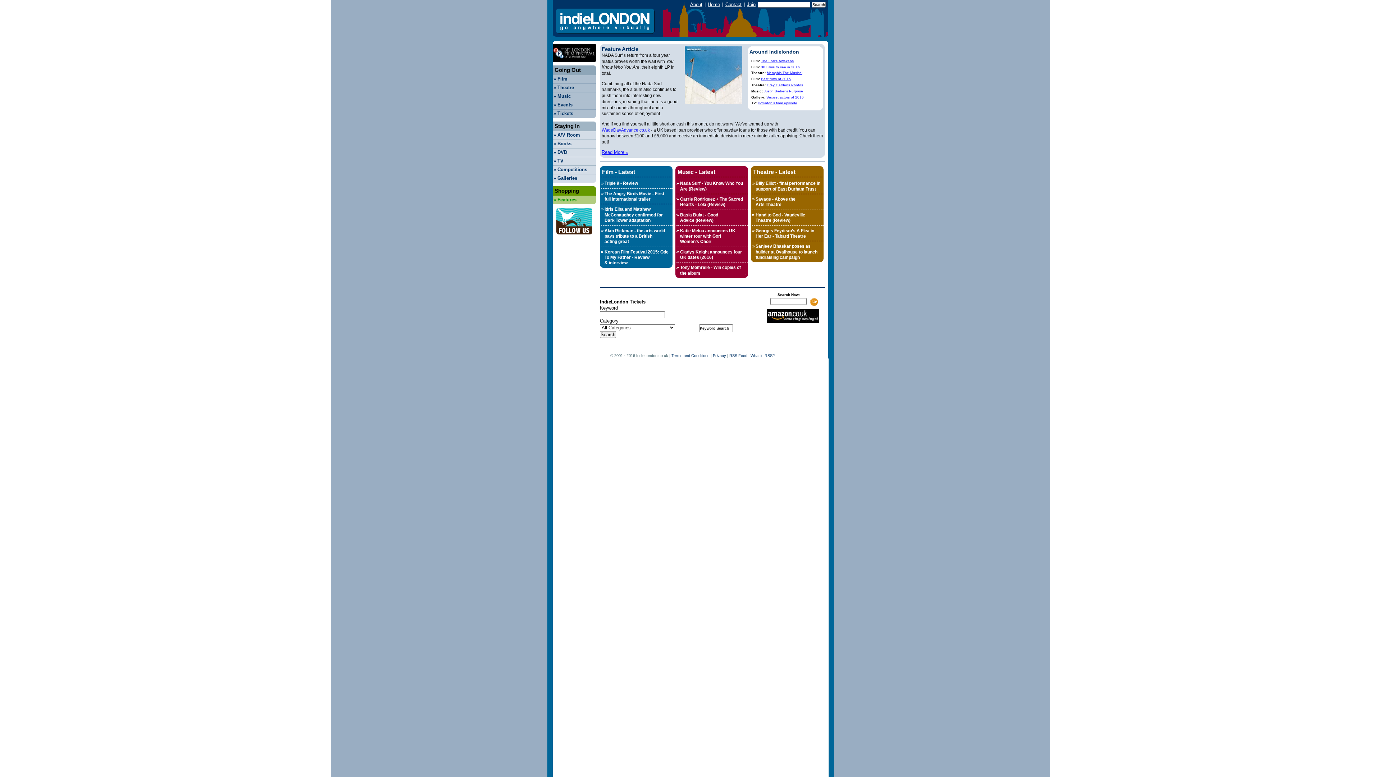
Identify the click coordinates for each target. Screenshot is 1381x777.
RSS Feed (738, 355)
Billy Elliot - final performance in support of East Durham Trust (788, 186)
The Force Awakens (777, 61)
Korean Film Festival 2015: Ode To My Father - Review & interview (637, 258)
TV (558, 161)
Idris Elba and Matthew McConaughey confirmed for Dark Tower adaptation (634, 215)
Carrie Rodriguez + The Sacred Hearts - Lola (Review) (711, 202)
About (696, 4)
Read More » (615, 152)
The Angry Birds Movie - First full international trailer (634, 196)
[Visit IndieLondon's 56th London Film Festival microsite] (574, 64)
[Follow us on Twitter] (574, 236)
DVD (560, 152)
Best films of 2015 (776, 79)
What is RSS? (763, 355)
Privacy (719, 355)
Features (564, 199)
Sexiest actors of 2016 (785, 97)
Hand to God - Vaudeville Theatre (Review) (780, 217)
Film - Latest (618, 172)
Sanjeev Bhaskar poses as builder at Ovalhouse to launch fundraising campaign (786, 252)
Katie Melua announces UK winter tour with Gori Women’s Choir (707, 236)
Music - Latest (696, 172)
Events (563, 105)
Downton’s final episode (777, 103)
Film (560, 79)
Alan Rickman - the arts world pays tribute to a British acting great (635, 236)
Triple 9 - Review (621, 183)
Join (751, 4)
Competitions (570, 169)
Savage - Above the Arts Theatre (776, 202)
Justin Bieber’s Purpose (783, 91)
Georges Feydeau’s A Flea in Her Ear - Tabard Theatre (785, 233)
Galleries (565, 178)
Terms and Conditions (690, 355)
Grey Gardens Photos (785, 85)
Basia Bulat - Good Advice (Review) (699, 217)
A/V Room (566, 135)
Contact (733, 4)
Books (562, 143)
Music (562, 96)
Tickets (563, 113)
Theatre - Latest (774, 172)
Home (714, 4)
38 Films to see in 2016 (780, 67)
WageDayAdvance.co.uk (626, 130)
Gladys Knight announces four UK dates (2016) (711, 255)
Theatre (563, 87)
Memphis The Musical (784, 73)
